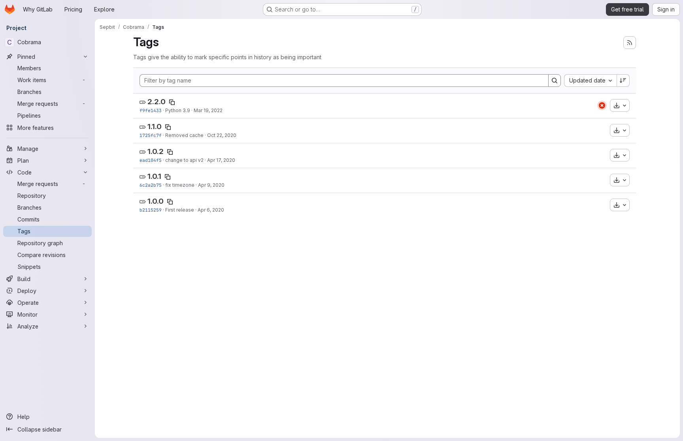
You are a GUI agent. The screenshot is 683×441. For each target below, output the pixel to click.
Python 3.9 (177, 110)
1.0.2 (155, 151)
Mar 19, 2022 (208, 110)
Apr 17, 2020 (221, 160)
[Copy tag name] (172, 102)
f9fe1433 (151, 110)
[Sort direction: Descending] (623, 80)
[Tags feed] (629, 42)
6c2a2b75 (151, 185)
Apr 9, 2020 (211, 185)
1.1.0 (154, 126)
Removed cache (184, 135)
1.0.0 (155, 201)
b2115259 (151, 210)
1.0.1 (154, 176)
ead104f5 (151, 160)
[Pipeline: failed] (602, 105)
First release (179, 210)
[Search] (554, 80)
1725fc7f (151, 135)
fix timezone (179, 185)
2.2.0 (156, 101)
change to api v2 (184, 160)
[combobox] (590, 80)
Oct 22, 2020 (221, 135)
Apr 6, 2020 (211, 210)
